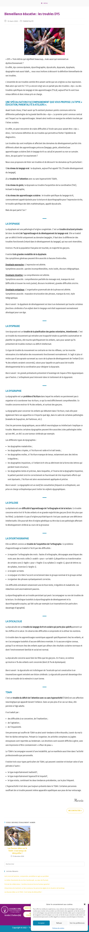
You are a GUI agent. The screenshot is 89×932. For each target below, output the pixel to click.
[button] (85, 904)
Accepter (41, 923)
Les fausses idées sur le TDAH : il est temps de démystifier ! (17, 850)
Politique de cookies (58, 928)
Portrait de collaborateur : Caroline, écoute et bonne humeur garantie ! (27, 884)
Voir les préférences (77, 923)
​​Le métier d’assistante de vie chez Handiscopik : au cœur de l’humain (26, 880)
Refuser (59, 923)
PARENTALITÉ (28, 21)
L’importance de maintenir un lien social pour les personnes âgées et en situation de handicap (34, 888)
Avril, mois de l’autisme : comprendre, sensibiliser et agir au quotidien (26, 876)
